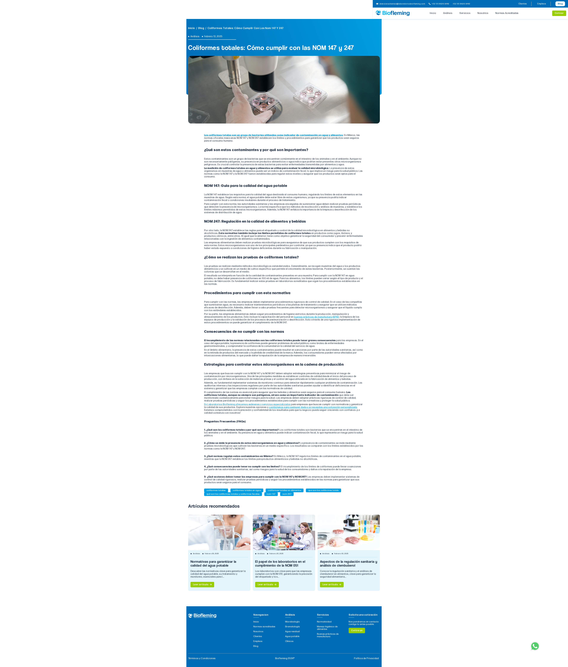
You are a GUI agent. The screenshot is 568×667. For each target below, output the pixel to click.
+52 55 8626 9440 (440, 4)
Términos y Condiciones (202, 658)
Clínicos (289, 641)
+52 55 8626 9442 (461, 4)
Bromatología (292, 626)
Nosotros (482, 13)
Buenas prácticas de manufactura (328, 635)
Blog (560, 4)
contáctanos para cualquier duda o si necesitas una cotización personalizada (313, 407)
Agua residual (292, 631)
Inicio (433, 13)
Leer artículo (200, 584)
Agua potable (292, 636)
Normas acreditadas (264, 626)
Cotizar (559, 13)
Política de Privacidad (366, 658)
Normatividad (324, 621)
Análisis (447, 13)
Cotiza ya (356, 630)
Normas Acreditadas (507, 13)
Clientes (522, 4)
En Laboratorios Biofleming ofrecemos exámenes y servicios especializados (247, 404)
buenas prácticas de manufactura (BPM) (316, 317)
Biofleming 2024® (285, 658)
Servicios (464, 13)
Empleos (541, 4)
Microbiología (292, 621)
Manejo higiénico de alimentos (327, 627)
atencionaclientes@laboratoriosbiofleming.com (402, 4)
